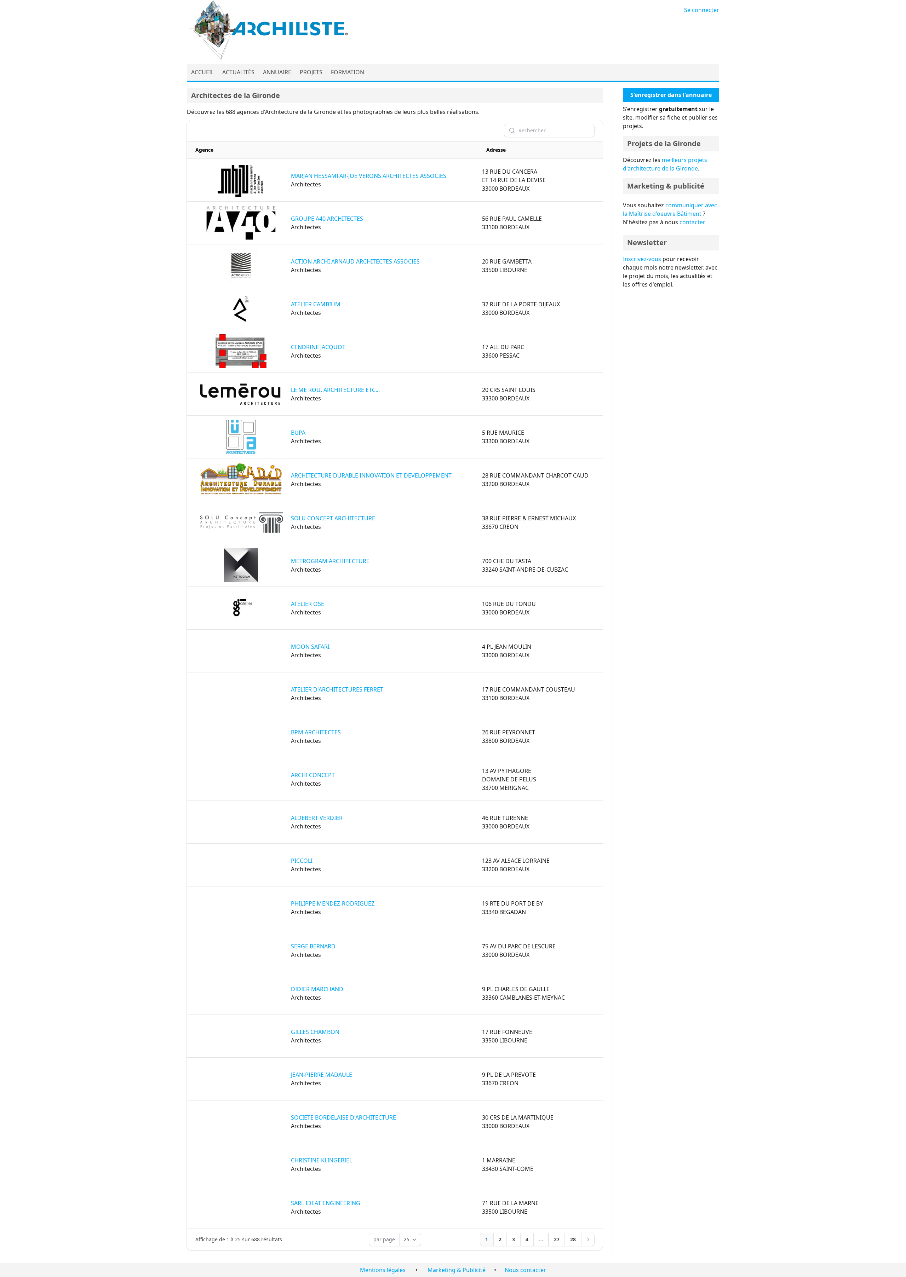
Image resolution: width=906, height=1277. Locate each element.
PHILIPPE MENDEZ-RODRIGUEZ (332, 903)
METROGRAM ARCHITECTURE (330, 561)
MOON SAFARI (310, 647)
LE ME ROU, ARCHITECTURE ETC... (335, 390)
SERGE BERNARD (313, 946)
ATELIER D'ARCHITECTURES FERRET (337, 689)
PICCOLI (301, 861)
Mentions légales (383, 1270)
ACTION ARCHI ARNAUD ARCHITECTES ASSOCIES (355, 261)
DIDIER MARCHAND (317, 989)
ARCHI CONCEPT (313, 775)
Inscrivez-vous (642, 259)
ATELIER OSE (307, 604)
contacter (692, 222)
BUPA (298, 433)
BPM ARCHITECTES (316, 732)
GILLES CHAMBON (315, 1032)
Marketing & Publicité (457, 1270)
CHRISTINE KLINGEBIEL (321, 1160)
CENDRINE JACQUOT (318, 347)
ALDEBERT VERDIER (317, 818)
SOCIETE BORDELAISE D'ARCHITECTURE (343, 1117)
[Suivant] (587, 1239)
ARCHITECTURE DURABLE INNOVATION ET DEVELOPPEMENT (371, 475)
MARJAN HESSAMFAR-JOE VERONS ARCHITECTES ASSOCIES (368, 176)
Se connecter (701, 10)
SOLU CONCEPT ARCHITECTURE (333, 518)
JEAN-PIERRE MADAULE (321, 1075)
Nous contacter (525, 1270)
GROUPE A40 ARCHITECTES (327, 219)
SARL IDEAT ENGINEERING (325, 1203)
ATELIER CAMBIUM (315, 304)
